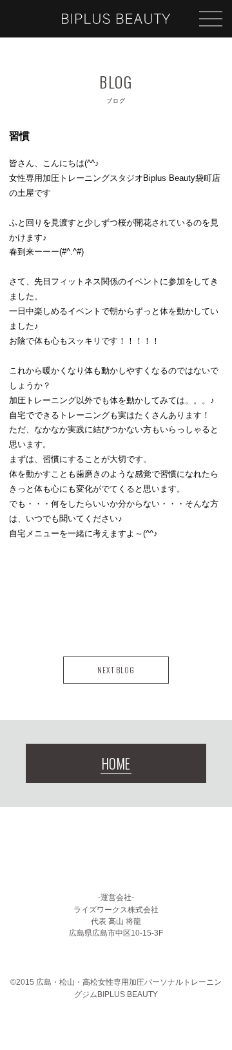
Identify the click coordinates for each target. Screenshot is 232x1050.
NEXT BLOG (116, 669)
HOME (116, 763)
